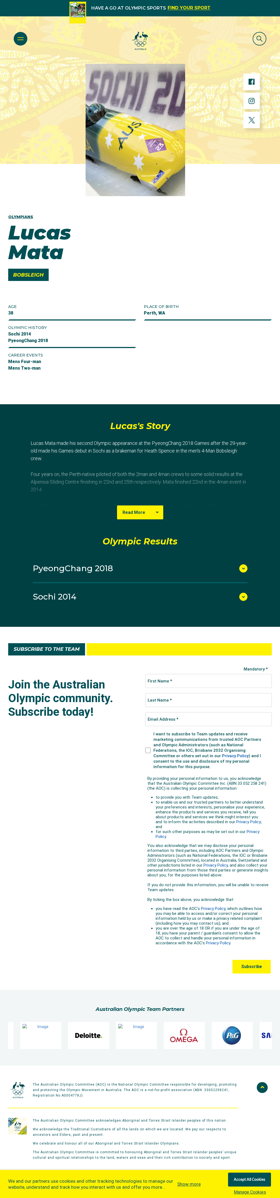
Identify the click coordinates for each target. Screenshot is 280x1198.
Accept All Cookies (249, 1180)
